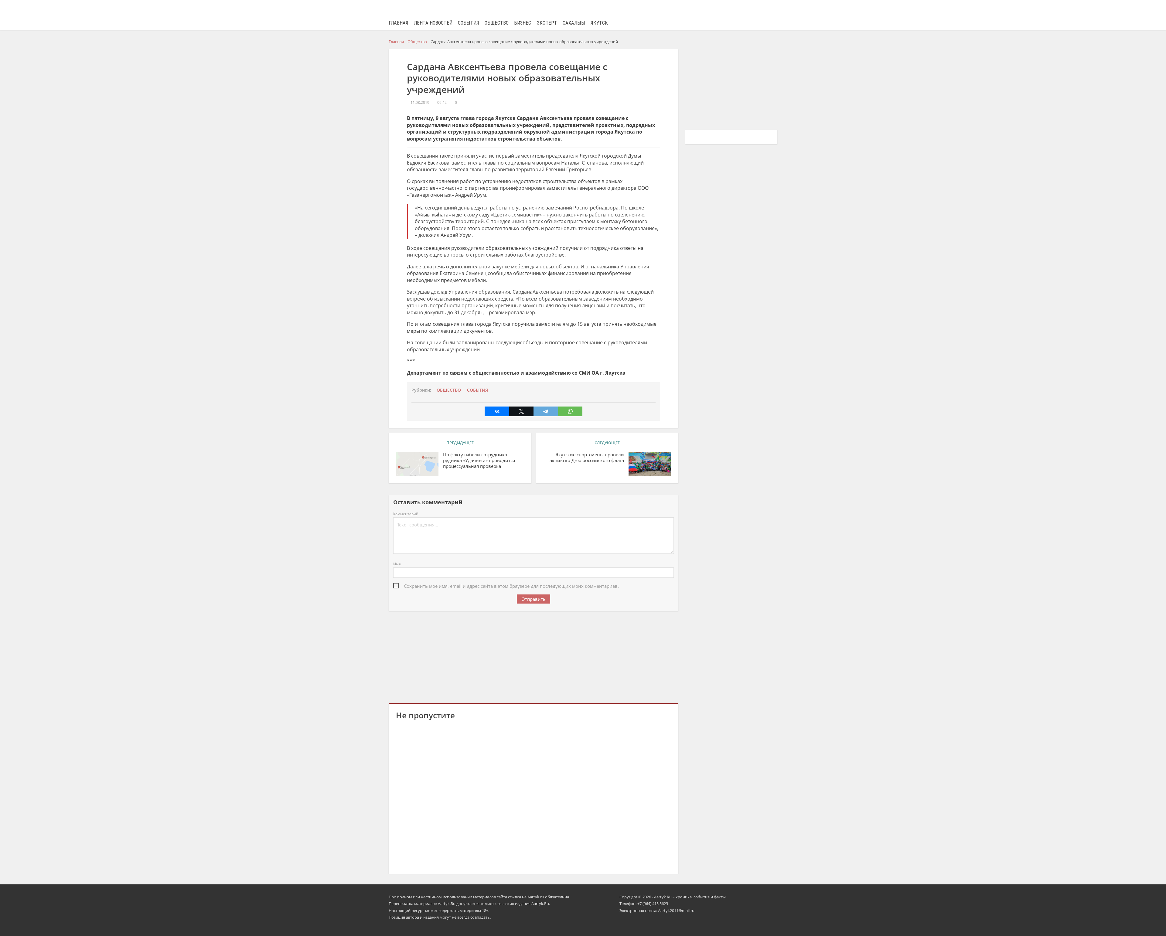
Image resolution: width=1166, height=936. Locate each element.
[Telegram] (546, 411)
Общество (497, 23)
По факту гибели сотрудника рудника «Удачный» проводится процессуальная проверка (479, 460)
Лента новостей (433, 23)
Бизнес (522, 23)
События (468, 23)
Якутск (599, 23)
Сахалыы (574, 23)
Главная (398, 23)
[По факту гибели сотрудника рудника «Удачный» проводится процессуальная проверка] (417, 464)
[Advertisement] (533, 656)
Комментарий (405, 513)
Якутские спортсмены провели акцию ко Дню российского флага (587, 457)
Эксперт (547, 23)
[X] (521, 411)
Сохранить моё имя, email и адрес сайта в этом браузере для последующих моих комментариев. (511, 586)
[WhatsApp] (570, 411)
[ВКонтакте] (497, 411)
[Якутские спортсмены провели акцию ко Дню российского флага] (650, 464)
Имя (397, 564)
